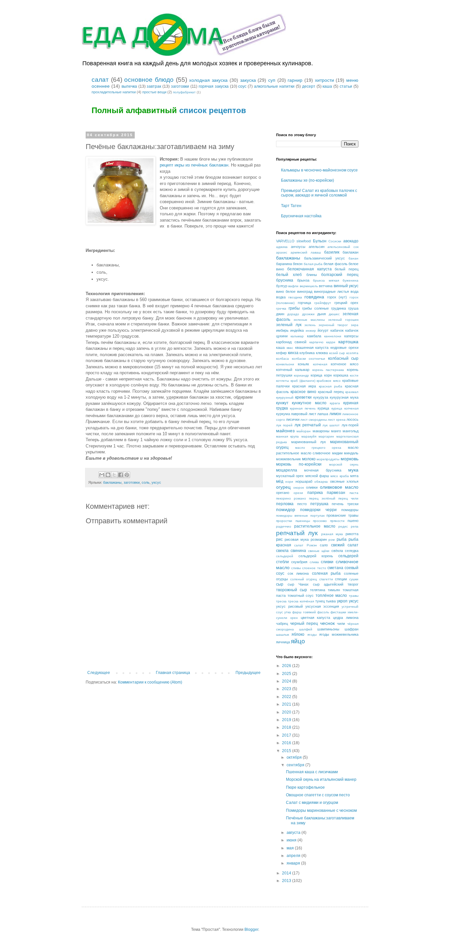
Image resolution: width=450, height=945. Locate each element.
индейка (297, 330)
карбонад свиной (291, 342)
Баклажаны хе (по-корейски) (307, 180)
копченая (320, 364)
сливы (296, 568)
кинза (293, 353)
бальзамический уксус (324, 258)
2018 (287, 727)
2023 (287, 688)
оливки (312, 487)
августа (294, 832)
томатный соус (301, 595)
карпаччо (316, 342)
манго (336, 431)
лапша (322, 414)
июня (292, 840)
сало (324, 545)
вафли (293, 286)
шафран (351, 629)
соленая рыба (326, 573)
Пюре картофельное (305, 787)
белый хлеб (289, 274)
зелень (310, 325)
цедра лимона (345, 618)
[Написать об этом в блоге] (108, 475)
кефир (281, 353)
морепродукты (328, 459)
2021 (287, 704)
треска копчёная (301, 601)
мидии (337, 453)
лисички (292, 419)
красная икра (304, 386)
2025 (287, 673)
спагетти (326, 579)
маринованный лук (308, 442)
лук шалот (331, 425)
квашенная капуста (312, 348)
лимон (335, 414)
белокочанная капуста (309, 269)
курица (323, 408)
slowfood (303, 241)
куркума (283, 414)
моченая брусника (322, 470)
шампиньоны (328, 629)
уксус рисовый (289, 606)
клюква (322, 353)
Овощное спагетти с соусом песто (318, 795)
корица (316, 375)
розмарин (319, 539)
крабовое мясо (329, 380)
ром (331, 539)
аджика (282, 247)
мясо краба (339, 476)
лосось (352, 419)
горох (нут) (337, 297)
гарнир (295, 80)
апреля (294, 855)
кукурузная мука (344, 397)
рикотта (352, 534)
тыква (331, 601)
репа (354, 526)
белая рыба (313, 264)
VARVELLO (285, 241)
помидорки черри (318, 509)
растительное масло (314, 526)
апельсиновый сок (342, 247)
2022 (287, 696)
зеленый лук (288, 324)
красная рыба (330, 386)
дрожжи (308, 314)
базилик (331, 252)
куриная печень (302, 408)
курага (335, 403)
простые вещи (154, 92)
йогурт (323, 330)
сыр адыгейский (328, 584)
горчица (304, 303)
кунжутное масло (309, 403)
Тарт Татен (291, 205)
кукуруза (320, 397)
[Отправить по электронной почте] (101, 475)
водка (281, 297)
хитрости (324, 80)
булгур (281, 286)
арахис (281, 252)
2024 (287, 681)
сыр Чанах (298, 584)
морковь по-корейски (299, 464)
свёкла (337, 551)
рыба (342, 539)
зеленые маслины (309, 319)
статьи (346, 86)
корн (328, 375)
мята (354, 476)
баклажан (350, 252)
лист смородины (313, 419)
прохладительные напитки (114, 92)
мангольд (350, 431)
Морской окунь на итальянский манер (321, 779)
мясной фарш (317, 476)
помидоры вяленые (292, 515)
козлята (352, 353)
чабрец (282, 623)
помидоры (349, 510)
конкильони (285, 364)
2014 (287, 873)
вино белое (285, 291)
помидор (285, 509)
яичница (283, 642)
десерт (308, 86)
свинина (298, 550)
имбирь (282, 330)
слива (314, 562)
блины (311, 275)
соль (146, 482)
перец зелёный (322, 498)
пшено (353, 521)
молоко (309, 459)
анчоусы (298, 247)
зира (354, 325)
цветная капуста (315, 618)
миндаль (351, 453)
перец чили (348, 498)
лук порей (284, 425)
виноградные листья (331, 291)
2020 (287, 712)
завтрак (154, 86)
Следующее (98, 672)
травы (353, 595)
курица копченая (344, 408)
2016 (287, 743)
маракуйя (308, 436)
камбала (314, 336)
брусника (284, 280)
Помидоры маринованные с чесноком (321, 810)
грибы (294, 308)
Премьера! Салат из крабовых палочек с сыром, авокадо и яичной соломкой (319, 193)
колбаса (282, 358)
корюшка (340, 375)
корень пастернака (328, 370)
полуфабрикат (184, 92)
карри (330, 342)
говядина (314, 296)
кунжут (282, 403)
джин (280, 314)
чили (341, 623)
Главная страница (173, 672)
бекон (297, 264)
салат (100, 79)
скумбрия (299, 562)
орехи (298, 493)
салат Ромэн (305, 545)
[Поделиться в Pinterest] (127, 475)
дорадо (293, 314)
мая (291, 848)
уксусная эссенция (322, 606)
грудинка (338, 308)
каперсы (351, 336)
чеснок (327, 623)
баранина (284, 264)
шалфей (305, 629)
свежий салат (344, 545)
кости (354, 375)
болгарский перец (339, 274)
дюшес (334, 314)
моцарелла (286, 470)
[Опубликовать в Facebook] (120, 475)
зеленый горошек (343, 319)
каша (327, 86)
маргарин (326, 436)
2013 (287, 880)
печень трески (345, 504)
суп (271, 80)
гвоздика (295, 297)
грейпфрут (322, 303)
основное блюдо (149, 79)
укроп (342, 601)
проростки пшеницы (293, 521)
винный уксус (346, 286)
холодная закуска (208, 80)
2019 (287, 719)
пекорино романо (291, 498)
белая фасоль (335, 264)
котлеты (282, 380)
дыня (321, 314)
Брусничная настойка (301, 216)
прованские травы (342, 515)
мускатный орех (290, 476)
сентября (296, 765)
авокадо (350, 241)
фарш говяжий (304, 612)
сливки (327, 562)
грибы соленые (315, 308)
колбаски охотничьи (308, 358)
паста (354, 493)
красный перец (331, 392)
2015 (287, 750)
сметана (335, 567)
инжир (311, 330)
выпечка (129, 86)
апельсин (316, 247)
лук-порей (350, 425)
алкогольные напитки (274, 86)
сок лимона (298, 573)
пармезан (336, 492)
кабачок (337, 330)
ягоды (312, 634)
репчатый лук (297, 533)
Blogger (251, 929)
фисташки (338, 612)
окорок (298, 487)
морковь (349, 458)
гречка (281, 308)
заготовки (180, 86)
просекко (320, 521)
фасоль (323, 612)
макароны (321, 431)
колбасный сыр (343, 358)
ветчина (325, 286)
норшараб (303, 481)
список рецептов (212, 110)
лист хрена (337, 419)
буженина (350, 280)
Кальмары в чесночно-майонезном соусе (319, 170)
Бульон (319, 241)
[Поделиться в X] (114, 475)
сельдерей (284, 556)
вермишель (309, 286)
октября (295, 757)
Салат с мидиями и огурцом (312, 802)
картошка (348, 341)
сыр (279, 584)
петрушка (319, 504)
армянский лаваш (306, 252)
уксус (156, 482)
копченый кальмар (292, 370)
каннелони (332, 336)
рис (279, 539)
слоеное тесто (314, 568)
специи (341, 579)
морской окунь (343, 464)
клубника (307, 353)
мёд (279, 481)
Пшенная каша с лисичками (312, 772)
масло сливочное (316, 453)
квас (290, 348)
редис (343, 526)
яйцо (298, 641)
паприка (315, 492)
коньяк (303, 364)
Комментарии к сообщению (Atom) (150, 682)
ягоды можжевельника (338, 634)
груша (353, 308)
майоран (303, 431)
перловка (285, 504)
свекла (282, 550)
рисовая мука (297, 539)
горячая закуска (214, 86)
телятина (317, 590)
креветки (303, 397)
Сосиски (334, 241)
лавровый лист (303, 414)
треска (281, 601)
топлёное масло (331, 595)
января (294, 863)
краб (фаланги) (303, 380)
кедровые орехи (344, 348)
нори (289, 481)
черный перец (304, 623)
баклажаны (112, 482)
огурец (283, 487)
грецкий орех (346, 303)
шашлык (282, 634)
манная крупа (287, 436)
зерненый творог (333, 325)
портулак (317, 515)
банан (353, 258)
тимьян (334, 590)
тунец (320, 601)
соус (242, 86)
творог (353, 584)
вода (354, 291)
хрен (294, 618)
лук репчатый (308, 425)
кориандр (301, 375)
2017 (287, 735)
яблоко (298, 634)
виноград (304, 291)
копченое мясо (344, 364)
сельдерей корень (315, 556)
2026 (287, 665)
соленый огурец (303, 579)
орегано (282, 493)
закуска (248, 80)
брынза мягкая (326, 280)
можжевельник (288, 459)
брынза (303, 280)
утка (287, 612)
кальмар (297, 336)
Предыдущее (248, 672)
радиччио (283, 526)
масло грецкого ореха (318, 447)
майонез (285, 430)
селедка (351, 551)
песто (302, 504)
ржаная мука (332, 534)
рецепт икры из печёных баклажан (194, 165)
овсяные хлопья (344, 481)
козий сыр (337, 353)
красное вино (303, 391)
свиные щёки (318, 551)
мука (353, 469)
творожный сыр (291, 590)
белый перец (346, 269)
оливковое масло (339, 487)
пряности (337, 521)
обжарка (321, 481)
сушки (353, 579)
